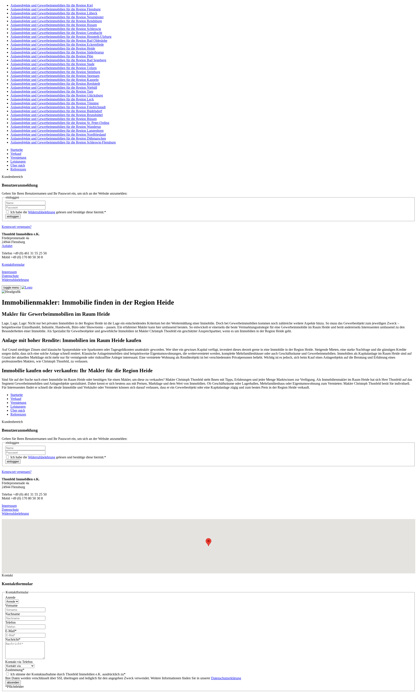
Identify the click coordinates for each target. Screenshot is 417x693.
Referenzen (18, 169)
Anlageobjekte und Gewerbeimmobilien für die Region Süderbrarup (57, 52)
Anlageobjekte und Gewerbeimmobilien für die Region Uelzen (53, 68)
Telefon (10, 622)
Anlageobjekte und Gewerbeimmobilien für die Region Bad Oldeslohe (58, 40)
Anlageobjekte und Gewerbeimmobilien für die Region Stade (52, 64)
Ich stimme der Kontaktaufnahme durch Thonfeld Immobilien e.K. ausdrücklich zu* (68, 674)
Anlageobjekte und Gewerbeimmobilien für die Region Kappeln (54, 80)
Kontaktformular (13, 264)
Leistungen (18, 161)
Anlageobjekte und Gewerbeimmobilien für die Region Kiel (51, 5)
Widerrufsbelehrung (41, 212)
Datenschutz (10, 276)
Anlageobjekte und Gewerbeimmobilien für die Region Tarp (51, 91)
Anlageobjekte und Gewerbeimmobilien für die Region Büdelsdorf (56, 111)
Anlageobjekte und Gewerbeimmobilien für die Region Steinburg (55, 72)
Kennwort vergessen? (16, 227)
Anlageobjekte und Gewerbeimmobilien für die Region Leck (52, 99)
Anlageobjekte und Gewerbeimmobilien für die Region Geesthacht (56, 33)
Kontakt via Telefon (19, 662)
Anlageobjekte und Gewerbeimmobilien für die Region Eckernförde (57, 44)
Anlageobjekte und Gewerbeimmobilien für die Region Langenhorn (57, 130)
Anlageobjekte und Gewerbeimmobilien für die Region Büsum (53, 119)
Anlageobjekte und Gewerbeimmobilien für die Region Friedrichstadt (58, 107)
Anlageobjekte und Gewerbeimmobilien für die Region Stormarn (54, 76)
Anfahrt (7, 246)
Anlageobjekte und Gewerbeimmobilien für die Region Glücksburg (56, 95)
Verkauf (15, 153)
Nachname (12, 614)
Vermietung (18, 157)
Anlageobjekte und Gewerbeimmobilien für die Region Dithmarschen (58, 138)
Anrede (10, 597)
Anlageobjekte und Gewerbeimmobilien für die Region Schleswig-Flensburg (63, 142)
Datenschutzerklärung (226, 678)
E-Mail (11, 631)
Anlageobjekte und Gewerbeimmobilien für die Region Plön (51, 56)
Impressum (9, 272)
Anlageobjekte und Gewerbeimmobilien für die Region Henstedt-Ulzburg (60, 36)
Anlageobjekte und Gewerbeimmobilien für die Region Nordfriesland (58, 134)
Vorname (11, 605)
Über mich (17, 165)
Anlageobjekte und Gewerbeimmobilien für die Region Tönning (54, 103)
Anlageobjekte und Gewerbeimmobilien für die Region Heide (52, 48)
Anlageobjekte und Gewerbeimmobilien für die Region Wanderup (55, 127)
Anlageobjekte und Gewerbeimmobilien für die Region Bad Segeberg (58, 60)
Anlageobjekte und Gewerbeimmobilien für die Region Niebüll (53, 87)
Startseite (16, 150)
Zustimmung (14, 670)
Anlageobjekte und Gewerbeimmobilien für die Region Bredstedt (55, 83)
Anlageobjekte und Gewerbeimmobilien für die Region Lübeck (53, 13)
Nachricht (12, 639)
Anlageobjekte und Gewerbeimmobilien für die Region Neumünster (57, 17)
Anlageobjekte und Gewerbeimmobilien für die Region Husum (53, 25)
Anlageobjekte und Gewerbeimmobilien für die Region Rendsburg (56, 21)
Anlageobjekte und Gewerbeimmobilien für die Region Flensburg (55, 9)
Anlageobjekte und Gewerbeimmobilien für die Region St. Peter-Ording (59, 123)
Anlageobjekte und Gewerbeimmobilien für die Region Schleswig (55, 29)
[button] (208, 542)
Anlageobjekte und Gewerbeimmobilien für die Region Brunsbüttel (56, 115)
